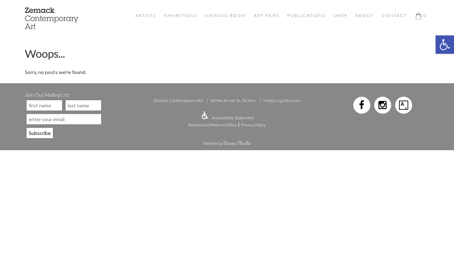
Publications (306, 15)
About (364, 15)
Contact (394, 15)
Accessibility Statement (232, 117)
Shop (340, 15)
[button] (445, 44)
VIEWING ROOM (225, 15)
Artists (145, 15)
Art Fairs (266, 15)
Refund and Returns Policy (212, 125)
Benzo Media (237, 143)
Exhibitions (180, 15)
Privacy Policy (253, 125)
